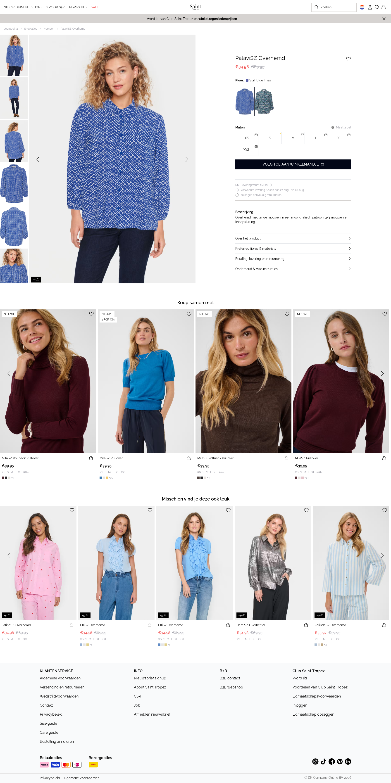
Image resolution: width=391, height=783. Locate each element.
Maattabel (343, 127)
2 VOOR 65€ (55, 7)
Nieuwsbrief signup (150, 678)
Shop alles (30, 28)
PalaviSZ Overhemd (73, 28)
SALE (95, 7)
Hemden (48, 28)
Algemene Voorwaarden (60, 678)
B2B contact (230, 678)
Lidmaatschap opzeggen (313, 714)
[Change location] (362, 7)
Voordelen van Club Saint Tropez (320, 687)
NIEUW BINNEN (16, 7)
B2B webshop (231, 687)
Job (137, 705)
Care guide (49, 732)
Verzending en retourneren (62, 687)
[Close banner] (384, 18)
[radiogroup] (293, 144)
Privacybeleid (51, 714)
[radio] (269, 138)
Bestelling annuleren (57, 741)
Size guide (48, 723)
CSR (137, 696)
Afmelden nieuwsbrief (152, 714)
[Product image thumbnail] (14, 55)
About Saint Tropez (150, 687)
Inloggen (300, 705)
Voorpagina (11, 28)
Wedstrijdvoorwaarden (59, 696)
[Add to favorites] (348, 59)
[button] (293, 238)
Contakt (46, 705)
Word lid (300, 678)
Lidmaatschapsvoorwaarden (317, 696)
